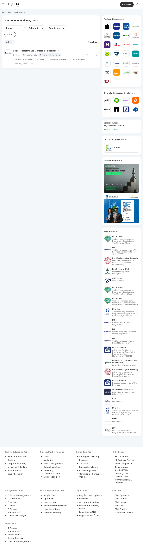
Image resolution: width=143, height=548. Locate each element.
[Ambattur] (135, 72)
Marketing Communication (52, 472)
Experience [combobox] (54, 28)
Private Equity (14, 470)
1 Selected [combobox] (33, 28)
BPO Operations (122, 495)
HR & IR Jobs (118, 452)
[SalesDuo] (116, 72)
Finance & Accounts (18, 456)
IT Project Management (19, 495)
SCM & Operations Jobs (52, 490)
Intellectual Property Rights (89, 507)
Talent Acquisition (124, 463)
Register (126, 4)
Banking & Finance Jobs (16, 452)
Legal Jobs (81, 490)
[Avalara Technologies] (135, 100)
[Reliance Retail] (116, 44)
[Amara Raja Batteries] (135, 35)
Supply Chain (50, 495)
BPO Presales (121, 502)
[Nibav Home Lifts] (107, 72)
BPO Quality (121, 498)
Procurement (50, 502)
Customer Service (124, 512)
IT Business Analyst (17, 515)
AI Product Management (14, 529)
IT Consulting (14, 498)
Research (83, 460)
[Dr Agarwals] (126, 26)
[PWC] (107, 100)
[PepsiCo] (116, 63)
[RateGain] (126, 100)
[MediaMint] (107, 63)
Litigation (83, 498)
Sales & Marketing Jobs (52, 452)
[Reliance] (107, 35)
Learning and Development (121, 475)
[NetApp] (116, 109)
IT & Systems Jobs (13, 490)
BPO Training (121, 509)
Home (4, 12)
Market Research (52, 476)
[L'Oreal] (135, 63)
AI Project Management (19, 541)
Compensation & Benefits (123, 481)
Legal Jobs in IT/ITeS (89, 515)
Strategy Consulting (89, 456)
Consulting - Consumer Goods (90, 475)
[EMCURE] (126, 44)
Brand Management (53, 463)
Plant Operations (52, 509)
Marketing (48, 460)
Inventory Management (55, 505)
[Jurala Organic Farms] (126, 72)
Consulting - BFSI (87, 470)
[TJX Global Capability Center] (107, 81)
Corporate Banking (17, 463)
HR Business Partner (124, 460)
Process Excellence (88, 467)
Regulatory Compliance (90, 495)
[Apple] (107, 26)
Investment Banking (17, 467)
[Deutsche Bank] (126, 109)
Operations (49, 498)
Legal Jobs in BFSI (87, 512)
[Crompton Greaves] (116, 35)
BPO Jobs (116, 490)
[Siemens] (135, 53)
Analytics (83, 463)
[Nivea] (116, 26)
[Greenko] (126, 63)
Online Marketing (52, 467)
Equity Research (15, 474)
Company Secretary (89, 502)
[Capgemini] (135, 109)
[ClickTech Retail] (126, 53)
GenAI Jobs (10, 523)
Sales (46, 456)
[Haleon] (126, 35)
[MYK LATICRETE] (135, 44)
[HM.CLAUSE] (135, 26)
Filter (10, 34)
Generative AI (14, 534)
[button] (9, 42)
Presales (12, 502)
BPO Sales (120, 505)
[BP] (116, 100)
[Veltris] (116, 53)
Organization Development (121, 468)
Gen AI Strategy (15, 538)
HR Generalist (121, 456)
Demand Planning (52, 512)
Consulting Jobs (84, 452)
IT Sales (11, 505)
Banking (11, 460)
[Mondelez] (107, 44)
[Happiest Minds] (107, 53)
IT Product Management (14, 510)
